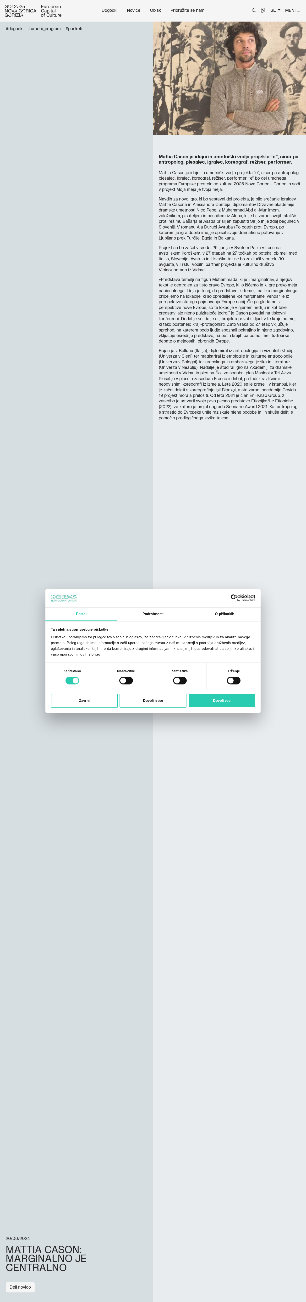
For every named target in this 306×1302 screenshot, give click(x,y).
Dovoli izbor (153, 700)
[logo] (33, 11)
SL (273, 10)
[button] (254, 10)
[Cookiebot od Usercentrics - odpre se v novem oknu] (234, 598)
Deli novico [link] (20, 1287)
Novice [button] (133, 10)
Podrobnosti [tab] (153, 614)
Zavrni (84, 700)
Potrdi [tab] (81, 614)
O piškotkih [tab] (224, 614)
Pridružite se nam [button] (187, 10)
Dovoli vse (221, 700)
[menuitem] (109, 10)
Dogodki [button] (109, 10)
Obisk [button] (155, 10)
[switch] (126, 681)
